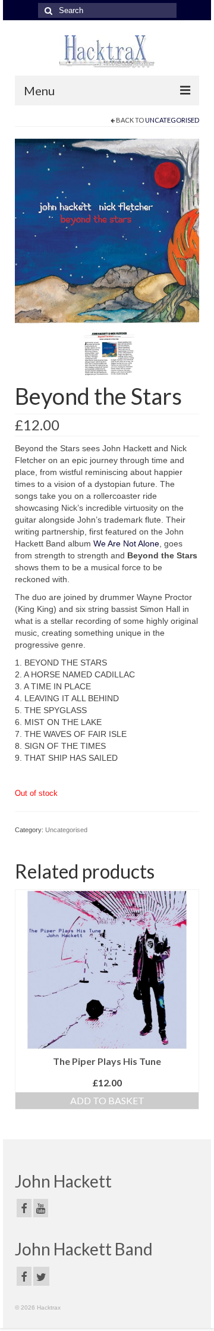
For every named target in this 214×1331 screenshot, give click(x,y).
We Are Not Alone (126, 543)
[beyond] (107, 230)
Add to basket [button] (107, 1100)
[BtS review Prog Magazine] (108, 355)
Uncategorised (172, 120)
